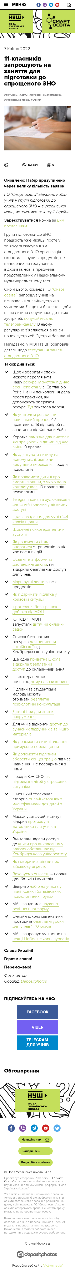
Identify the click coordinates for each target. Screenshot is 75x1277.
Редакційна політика (35, 1162)
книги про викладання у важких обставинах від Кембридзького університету (39, 849)
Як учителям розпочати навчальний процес (34, 417)
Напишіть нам (69, 4)
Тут (30, 407)
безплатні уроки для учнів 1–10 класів (38, 924)
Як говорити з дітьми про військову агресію (35, 864)
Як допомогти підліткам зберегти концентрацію (34, 757)
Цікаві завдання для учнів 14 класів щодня (40, 519)
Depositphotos (34, 981)
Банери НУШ (31, 1151)
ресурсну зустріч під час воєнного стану (40, 385)
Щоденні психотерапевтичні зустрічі (38, 532)
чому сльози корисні (50, 681)
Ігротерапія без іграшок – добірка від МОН (36, 609)
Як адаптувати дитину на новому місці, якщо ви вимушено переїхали (35, 459)
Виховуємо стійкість (30, 874)
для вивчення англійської (34, 644)
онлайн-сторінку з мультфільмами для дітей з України (37, 804)
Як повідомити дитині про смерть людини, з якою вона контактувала (39, 482)
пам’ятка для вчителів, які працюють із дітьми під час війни (41, 442)
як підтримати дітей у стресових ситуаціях (39, 781)
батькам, (12, 95)
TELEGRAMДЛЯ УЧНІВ (37, 1043)
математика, (53, 95)
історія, (36, 95)
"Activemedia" (53, 1265)
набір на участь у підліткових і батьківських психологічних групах (37, 891)
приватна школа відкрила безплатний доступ (36, 664)
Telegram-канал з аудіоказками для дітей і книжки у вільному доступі (41, 504)
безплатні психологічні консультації (36, 702)
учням (37, 100)
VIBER (38, 1027)
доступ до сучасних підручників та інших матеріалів (40, 729)
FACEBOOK (38, 1012)
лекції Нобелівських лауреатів (40, 938)
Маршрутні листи (28, 581)
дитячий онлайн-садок (38, 627)
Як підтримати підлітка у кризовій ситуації (34, 597)
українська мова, (18, 100)
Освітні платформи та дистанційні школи (32, 562)
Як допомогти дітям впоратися (30, 544)
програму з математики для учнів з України (34, 826)
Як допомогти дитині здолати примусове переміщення (39, 744)
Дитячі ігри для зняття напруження (33, 714)
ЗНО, (24, 95)
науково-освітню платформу (35, 906)
